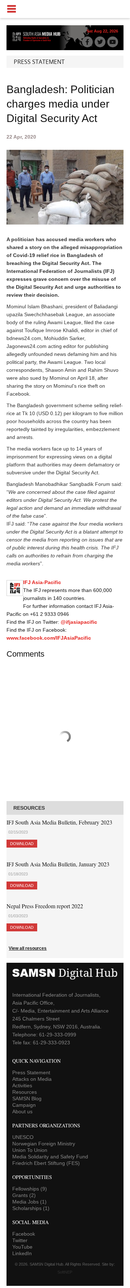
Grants (24, 1195)
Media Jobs (29, 1201)
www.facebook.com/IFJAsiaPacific (48, 638)
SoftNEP (64, 1272)
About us (22, 1111)
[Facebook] (87, 41)
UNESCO (23, 1137)
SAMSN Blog (27, 1098)
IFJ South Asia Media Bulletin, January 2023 (57, 864)
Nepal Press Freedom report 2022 (44, 906)
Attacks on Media (32, 1079)
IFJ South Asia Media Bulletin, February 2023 (59, 822)
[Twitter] (100, 41)
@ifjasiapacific (79, 622)
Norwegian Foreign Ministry (43, 1143)
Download (22, 843)
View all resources (28, 948)
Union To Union (29, 1150)
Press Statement (31, 1072)
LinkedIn (22, 1253)
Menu (65, 9)
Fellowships (29, 1188)
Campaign (24, 1105)
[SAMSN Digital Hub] (38, 41)
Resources (24, 1092)
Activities (22, 1085)
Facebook (23, 1233)
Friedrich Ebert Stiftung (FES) (46, 1163)
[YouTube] (112, 41)
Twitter (19, 1240)
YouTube (22, 1246)
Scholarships (30, 1208)
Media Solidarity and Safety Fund (50, 1156)
